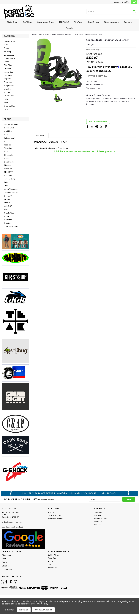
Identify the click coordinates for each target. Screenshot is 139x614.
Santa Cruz (9, 128)
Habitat (7, 223)
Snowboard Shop (45, 22)
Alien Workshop (11, 189)
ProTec (7, 199)
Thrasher (8, 148)
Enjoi (6, 182)
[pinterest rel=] (11, 581)
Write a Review (97, 76)
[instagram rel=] (15, 581)
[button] (15, 241)
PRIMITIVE (8, 172)
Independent (9, 138)
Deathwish (9, 162)
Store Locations (111, 22)
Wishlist (51, 512)
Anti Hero (8, 131)
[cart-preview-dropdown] (133, 2)
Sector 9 (8, 196)
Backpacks (8, 82)
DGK (6, 134)
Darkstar (8, 219)
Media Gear (9, 72)
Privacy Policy (42, 603)
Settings (9, 609)
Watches (8, 89)
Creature (8, 168)
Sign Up (125, 2)
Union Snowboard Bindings (61, 35)
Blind (6, 209)
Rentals (69, 28)
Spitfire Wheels (11, 124)
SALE (6, 102)
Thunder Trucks (11, 192)
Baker (6, 158)
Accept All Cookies (43, 609)
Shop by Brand (10, 106)
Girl (5, 141)
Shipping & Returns (55, 518)
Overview (40, 135)
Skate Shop (12, 22)
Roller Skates (9, 96)
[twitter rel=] (2, 581)
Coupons (128, 22)
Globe (6, 216)
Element (7, 165)
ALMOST (8, 206)
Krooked (7, 145)
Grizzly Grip (9, 213)
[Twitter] (101, 126)
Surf (5, 44)
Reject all (23, 609)
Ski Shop (7, 51)
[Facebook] (87, 126)
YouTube (78, 22)
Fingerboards (9, 58)
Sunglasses (9, 85)
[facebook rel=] (6, 581)
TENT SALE (64, 22)
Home (34, 35)
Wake (6, 61)
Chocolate (8, 155)
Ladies (6, 99)
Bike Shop (8, 65)
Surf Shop (27, 22)
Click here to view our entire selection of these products (84, 151)
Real (6, 151)
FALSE (6, 109)
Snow (6, 48)
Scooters (8, 92)
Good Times (93, 22)
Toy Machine (9, 179)
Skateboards (9, 41)
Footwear (8, 75)
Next (82, 64)
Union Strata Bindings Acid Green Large (88, 35)
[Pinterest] (106, 126)
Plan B (7, 202)
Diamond (8, 175)
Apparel (7, 78)
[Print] (96, 126)
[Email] (92, 126)
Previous (34, 64)
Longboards (9, 55)
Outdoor (7, 68)
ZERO (6, 185)
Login (116, 2)
